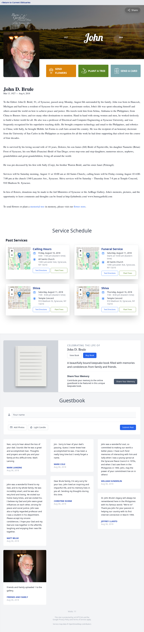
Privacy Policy (64, 619)
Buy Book (90, 355)
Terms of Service (79, 619)
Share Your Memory (125, 381)
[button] (19, 255)
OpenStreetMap (75, 624)
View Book (74, 355)
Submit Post (128, 427)
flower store (80, 206)
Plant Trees (59, 270)
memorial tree (37, 206)
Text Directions (41, 270)
